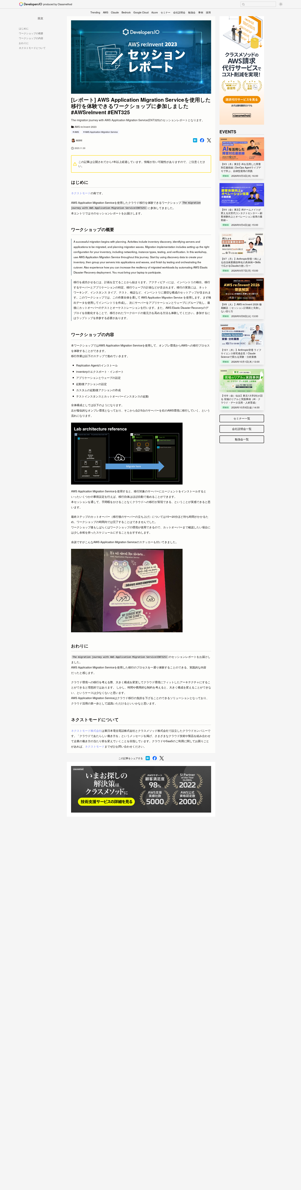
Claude (115, 12)
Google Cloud (141, 12)
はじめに (24, 28)
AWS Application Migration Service (101, 131)
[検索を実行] (243, 4)
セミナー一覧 (241, 418)
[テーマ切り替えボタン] (281, 4)
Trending (95, 12)
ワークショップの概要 (31, 33)
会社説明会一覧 (242, 429)
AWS (105, 12)
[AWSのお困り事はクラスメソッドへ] (141, 789)
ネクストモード (81, 193)
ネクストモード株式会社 (86, 731)
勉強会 (191, 12)
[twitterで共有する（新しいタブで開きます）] (209, 140)
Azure (154, 12)
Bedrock (126, 12)
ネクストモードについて (32, 48)
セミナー (165, 12)
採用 (208, 12)
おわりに (24, 43)
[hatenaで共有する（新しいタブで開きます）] (195, 140)
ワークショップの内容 (31, 38)
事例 (200, 12)
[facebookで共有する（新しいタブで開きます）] (202, 140)
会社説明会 (179, 12)
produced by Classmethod (57, 4)
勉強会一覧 (242, 439)
